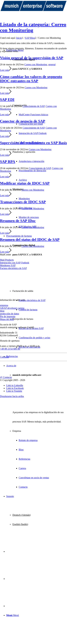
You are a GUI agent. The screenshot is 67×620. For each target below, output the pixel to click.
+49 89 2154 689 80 (10, 348)
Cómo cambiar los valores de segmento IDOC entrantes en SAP (31, 79)
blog (2, 311)
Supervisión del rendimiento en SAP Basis (33, 143)
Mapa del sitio (7, 319)
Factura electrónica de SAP (13, 268)
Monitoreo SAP (8, 265)
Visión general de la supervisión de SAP (31, 58)
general (51, 64)
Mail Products (7, 260)
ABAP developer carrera (12, 308)
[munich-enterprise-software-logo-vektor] (33, 11)
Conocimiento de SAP (33, 106)
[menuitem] (36, 138)
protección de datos (9, 313)
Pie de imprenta (7, 316)
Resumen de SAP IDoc (18, 221)
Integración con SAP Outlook (14, 262)
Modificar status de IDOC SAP (25, 183)
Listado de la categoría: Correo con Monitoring (33, 27)
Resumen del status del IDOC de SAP (30, 240)
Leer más (4, 70)
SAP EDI (7, 100)
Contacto (4, 357)
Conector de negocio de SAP (22, 121)
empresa (4, 305)
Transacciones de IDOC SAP (23, 202)
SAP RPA (7, 162)
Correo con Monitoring (35, 64)
